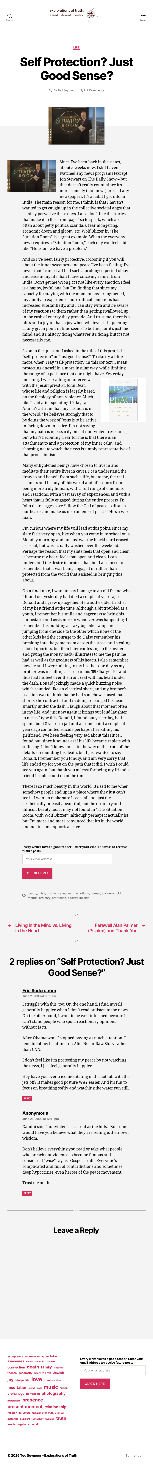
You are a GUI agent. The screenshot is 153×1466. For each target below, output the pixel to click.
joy (104, 893)
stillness (59, 1413)
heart (37, 1372)
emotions (82, 893)
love (36, 1379)
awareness (15, 1361)
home (46, 1373)
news (111, 893)
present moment (25, 1406)
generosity (25, 1373)
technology (37, 1419)
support (25, 1418)
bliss (42, 893)
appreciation (49, 1356)
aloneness (32, 1356)
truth (61, 1418)
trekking (49, 1419)
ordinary (44, 898)
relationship (55, 1406)
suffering (12, 1418)
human (95, 893)
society (73, 898)
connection (16, 1367)
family (46, 1367)
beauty (32, 893)
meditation (17, 1387)
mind (32, 1388)
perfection (33, 1394)
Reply (27, 1098)
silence (24, 1413)
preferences (14, 1400)
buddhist (40, 1361)
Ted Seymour (67, 90)
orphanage (15, 1394)
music (51, 1387)
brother (52, 893)
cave (61, 893)
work (35, 1424)
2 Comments (95, 90)
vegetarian (23, 1424)
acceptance (15, 1356)
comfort (51, 1361)
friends (12, 1373)
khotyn (19, 1380)
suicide (84, 898)
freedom (58, 1367)
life (76, 47)
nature (63, 1387)
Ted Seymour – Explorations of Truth (48, 1455)
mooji (39, 1388)
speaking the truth (42, 1412)
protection (59, 898)
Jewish (58, 1373)
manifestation (53, 1380)
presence (32, 1400)
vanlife (11, 1424)
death (70, 893)
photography (53, 1393)
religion (12, 1413)
